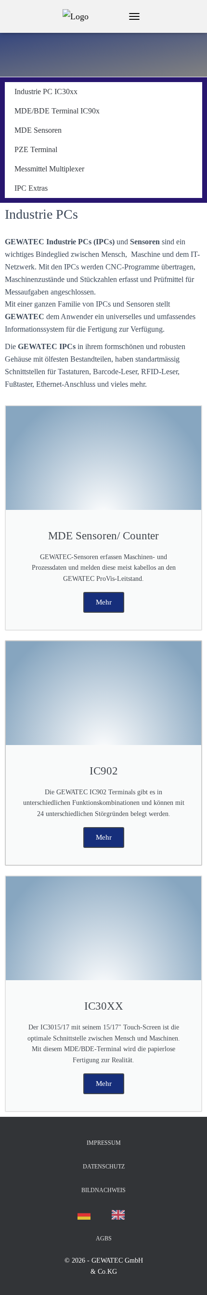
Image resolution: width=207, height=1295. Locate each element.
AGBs (104, 1238)
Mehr (104, 602)
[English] (120, 1215)
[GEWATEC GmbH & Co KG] (79, 16)
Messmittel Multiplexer (49, 169)
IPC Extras (31, 188)
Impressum (104, 1143)
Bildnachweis (103, 1190)
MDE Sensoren (38, 130)
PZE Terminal (35, 149)
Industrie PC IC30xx (46, 91)
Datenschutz (104, 1166)
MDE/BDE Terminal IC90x (57, 111)
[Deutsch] (86, 1215)
